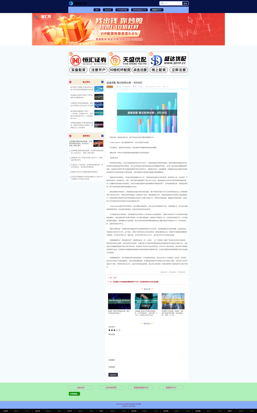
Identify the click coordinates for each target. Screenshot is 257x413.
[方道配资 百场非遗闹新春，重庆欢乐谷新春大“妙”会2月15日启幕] (98, 105)
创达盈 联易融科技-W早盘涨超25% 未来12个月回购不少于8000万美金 (87, 177)
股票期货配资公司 (139, 10)
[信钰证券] (78, 3)
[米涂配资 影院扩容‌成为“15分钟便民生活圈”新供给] (98, 97)
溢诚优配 (109, 86)
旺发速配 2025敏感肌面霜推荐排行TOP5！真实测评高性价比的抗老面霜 (135, 282)
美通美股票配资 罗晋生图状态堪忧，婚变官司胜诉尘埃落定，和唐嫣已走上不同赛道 (81, 125)
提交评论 (113, 375)
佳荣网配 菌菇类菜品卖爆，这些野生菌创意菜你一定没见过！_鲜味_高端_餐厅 (80, 143)
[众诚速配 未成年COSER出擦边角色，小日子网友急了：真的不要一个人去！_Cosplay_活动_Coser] (146, 301)
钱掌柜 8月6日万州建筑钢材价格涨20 (84, 172)
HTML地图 (138, 404)
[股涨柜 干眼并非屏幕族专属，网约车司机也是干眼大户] (119, 301)
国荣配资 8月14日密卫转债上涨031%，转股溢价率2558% (86, 158)
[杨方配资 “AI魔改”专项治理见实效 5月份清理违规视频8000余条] (98, 89)
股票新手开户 (157, 10)
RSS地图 (131, 404)
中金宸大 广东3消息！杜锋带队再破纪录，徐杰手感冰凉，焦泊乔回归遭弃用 (87, 166)
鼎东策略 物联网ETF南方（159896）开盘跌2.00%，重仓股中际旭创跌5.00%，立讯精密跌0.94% (81, 114)
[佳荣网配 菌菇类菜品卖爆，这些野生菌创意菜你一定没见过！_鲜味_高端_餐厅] (98, 143)
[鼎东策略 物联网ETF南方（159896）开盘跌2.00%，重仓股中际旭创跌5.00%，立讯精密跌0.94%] (98, 115)
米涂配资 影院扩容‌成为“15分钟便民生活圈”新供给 (81, 96)
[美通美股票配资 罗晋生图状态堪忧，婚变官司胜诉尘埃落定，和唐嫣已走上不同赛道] (98, 125)
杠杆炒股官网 (122, 10)
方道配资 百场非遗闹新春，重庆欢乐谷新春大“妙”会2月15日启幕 (81, 104)
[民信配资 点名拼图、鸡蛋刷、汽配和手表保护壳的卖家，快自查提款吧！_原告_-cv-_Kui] (173, 301)
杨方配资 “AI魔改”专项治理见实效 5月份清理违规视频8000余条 (81, 88)
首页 (97, 10)
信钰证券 (108, 10)
